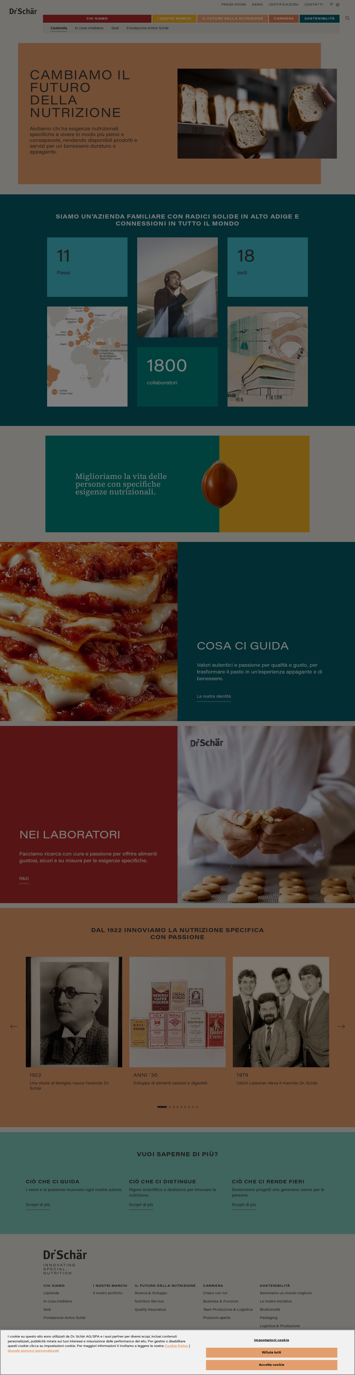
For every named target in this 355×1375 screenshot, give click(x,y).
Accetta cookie (271, 1365)
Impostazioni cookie (271, 1340)
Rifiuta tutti (271, 1352)
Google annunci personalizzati (33, 1351)
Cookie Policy (176, 1346)
